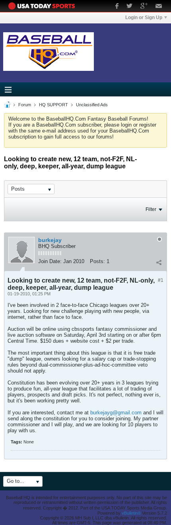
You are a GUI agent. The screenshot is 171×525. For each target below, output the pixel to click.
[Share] (159, 262)
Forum (24, 104)
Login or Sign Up (143, 17)
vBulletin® (131, 513)
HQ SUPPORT (53, 104)
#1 (160, 280)
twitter (129, 7)
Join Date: (50, 261)
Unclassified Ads (92, 104)
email (158, 7)
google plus (144, 7)
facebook (117, 7)
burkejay (50, 240)
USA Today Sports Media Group (44, 6)
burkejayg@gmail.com (116, 413)
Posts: (97, 261)
